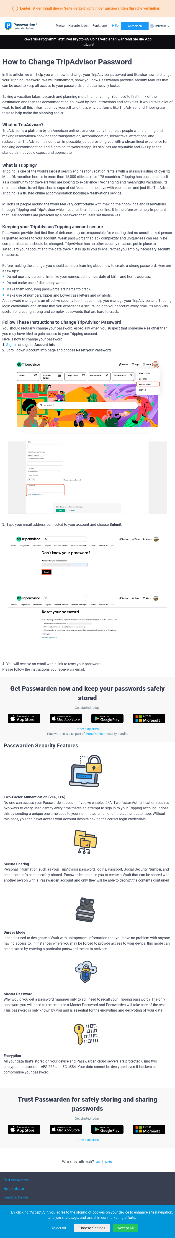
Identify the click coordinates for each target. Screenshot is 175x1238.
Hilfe (115, 25)
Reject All (58, 1228)
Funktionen (100, 25)
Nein (108, 1162)
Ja (97, 1162)
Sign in (11, 345)
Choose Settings (91, 1228)
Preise (60, 25)
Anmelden (135, 26)
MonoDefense (95, 734)
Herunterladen (78, 25)
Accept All (126, 1228)
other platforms (88, 729)
